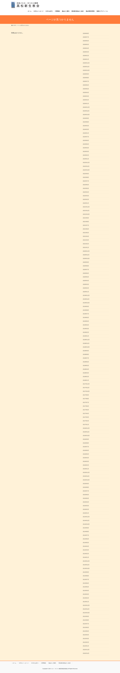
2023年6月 (86, 140)
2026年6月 (86, 40)
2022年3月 (86, 195)
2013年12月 (86, 561)
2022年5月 (86, 188)
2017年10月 (86, 391)
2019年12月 (86, 295)
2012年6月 (86, 627)
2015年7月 (86, 491)
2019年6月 (86, 317)
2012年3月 (86, 638)
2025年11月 (86, 66)
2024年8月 (86, 122)
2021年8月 (86, 221)
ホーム (14, 663)
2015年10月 (86, 480)
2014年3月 (86, 550)
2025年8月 (86, 77)
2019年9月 (86, 306)
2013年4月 (86, 590)
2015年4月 (86, 502)
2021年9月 (86, 218)
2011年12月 (86, 649)
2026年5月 (86, 44)
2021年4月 (86, 236)
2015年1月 (86, 513)
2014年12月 (86, 516)
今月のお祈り (35, 663)
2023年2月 (86, 155)
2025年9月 (86, 74)
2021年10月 (86, 214)
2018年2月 (86, 376)
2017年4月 (86, 413)
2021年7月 (86, 225)
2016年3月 (86, 461)
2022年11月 (86, 166)
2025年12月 (86, 63)
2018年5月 (86, 365)
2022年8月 (86, 177)
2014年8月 (86, 531)
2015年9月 (86, 483)
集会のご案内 (52, 663)
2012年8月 (86, 620)
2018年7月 (86, 358)
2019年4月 (86, 325)
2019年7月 (86, 313)
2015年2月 (86, 509)
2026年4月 (86, 48)
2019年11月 (86, 299)
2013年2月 (86, 598)
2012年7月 (86, 623)
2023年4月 (86, 147)
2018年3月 (86, 373)
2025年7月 (86, 81)
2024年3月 (86, 129)
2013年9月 (86, 572)
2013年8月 (86, 575)
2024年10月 (86, 114)
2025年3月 (86, 96)
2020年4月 (86, 280)
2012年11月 (86, 609)
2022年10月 (86, 170)
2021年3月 (86, 240)
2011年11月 (86, 653)
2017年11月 (86, 387)
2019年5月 (86, 321)
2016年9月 (86, 439)
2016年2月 (86, 465)
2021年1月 (86, 247)
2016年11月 (86, 432)
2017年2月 (86, 421)
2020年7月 (86, 269)
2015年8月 (86, 487)
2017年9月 (86, 395)
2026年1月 (86, 59)
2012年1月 (86, 646)
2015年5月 (86, 498)
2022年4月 (86, 192)
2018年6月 (86, 362)
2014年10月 (86, 524)
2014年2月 (86, 553)
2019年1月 (86, 336)
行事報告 (43, 663)
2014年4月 (86, 546)
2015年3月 (86, 505)
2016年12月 (86, 428)
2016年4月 (86, 457)
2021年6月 (86, 229)
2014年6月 (86, 539)
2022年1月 (86, 203)
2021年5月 (86, 232)
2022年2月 (86, 199)
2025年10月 (86, 70)
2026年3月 (86, 52)
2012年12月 (86, 605)
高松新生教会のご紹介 (65, 663)
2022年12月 (86, 162)
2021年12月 (86, 207)
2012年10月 (86, 612)
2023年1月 (86, 159)
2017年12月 (86, 384)
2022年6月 (86, 184)
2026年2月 (86, 55)
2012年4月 (86, 634)
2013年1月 (86, 601)
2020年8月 (86, 266)
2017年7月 (86, 402)
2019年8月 (86, 310)
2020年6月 (86, 273)
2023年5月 (86, 144)
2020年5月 (86, 277)
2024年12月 (86, 107)
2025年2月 (86, 100)
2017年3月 (86, 417)
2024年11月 (86, 111)
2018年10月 (86, 347)
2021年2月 (86, 243)
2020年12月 (86, 251)
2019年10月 (86, 302)
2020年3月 (86, 284)
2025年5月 (86, 88)
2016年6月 (86, 450)
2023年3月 (86, 151)
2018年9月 (86, 350)
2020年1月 (86, 291)
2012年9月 (86, 616)
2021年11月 (86, 210)
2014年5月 (86, 542)
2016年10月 (86, 435)
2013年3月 (86, 594)
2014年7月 (86, 535)
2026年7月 (86, 37)
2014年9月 (86, 528)
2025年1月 (86, 103)
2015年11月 (86, 476)
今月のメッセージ (24, 663)
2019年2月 (86, 332)
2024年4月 (86, 125)
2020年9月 (86, 262)
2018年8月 (86, 354)
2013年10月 (86, 568)
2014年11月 (86, 520)
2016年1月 (86, 468)
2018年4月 (86, 369)
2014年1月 (86, 557)
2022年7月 (86, 181)
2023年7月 (86, 136)
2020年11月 (86, 255)
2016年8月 (86, 443)
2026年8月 (86, 33)
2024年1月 (86, 133)
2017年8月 (86, 398)
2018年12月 (86, 339)
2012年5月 (86, 631)
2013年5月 (86, 587)
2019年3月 (86, 328)
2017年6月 (86, 406)
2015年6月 (86, 494)
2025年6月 (86, 85)
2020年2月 (86, 288)
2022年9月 (86, 173)
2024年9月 (86, 118)
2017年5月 (86, 409)
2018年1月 (86, 380)
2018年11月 (86, 343)
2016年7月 (86, 446)
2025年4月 (86, 92)
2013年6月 (86, 583)
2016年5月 (86, 454)
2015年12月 (86, 472)
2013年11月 (86, 564)
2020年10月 (86, 258)
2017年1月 (86, 424)
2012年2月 (86, 642)
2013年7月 (86, 579)
